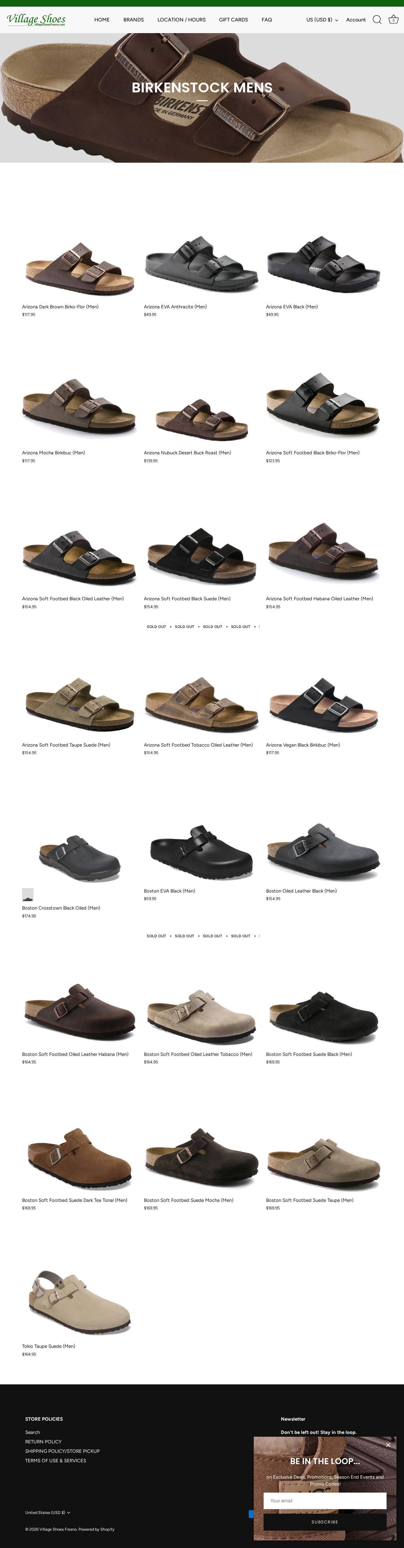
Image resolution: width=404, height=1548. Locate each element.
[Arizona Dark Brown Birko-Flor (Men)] (80, 242)
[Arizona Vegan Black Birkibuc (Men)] (324, 680)
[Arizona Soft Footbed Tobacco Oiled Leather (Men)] (201, 680)
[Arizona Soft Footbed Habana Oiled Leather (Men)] (324, 534)
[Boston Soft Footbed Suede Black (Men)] (324, 989)
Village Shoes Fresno (58, 1529)
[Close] (388, 1445)
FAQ (267, 20)
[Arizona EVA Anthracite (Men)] (201, 242)
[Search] (377, 20)
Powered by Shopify (97, 1529)
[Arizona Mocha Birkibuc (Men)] (80, 388)
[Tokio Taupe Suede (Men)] (80, 1282)
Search (32, 1432)
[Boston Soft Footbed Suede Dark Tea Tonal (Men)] (80, 1136)
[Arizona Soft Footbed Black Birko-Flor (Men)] (324, 388)
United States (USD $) (45, 1512)
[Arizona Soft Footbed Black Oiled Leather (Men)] (80, 534)
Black (27, 895)
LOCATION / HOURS (181, 20)
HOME (102, 20)
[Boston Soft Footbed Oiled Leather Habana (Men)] (80, 989)
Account (356, 20)
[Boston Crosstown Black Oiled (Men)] (80, 826)
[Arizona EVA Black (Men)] (324, 242)
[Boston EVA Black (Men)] (201, 826)
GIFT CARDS (233, 20)
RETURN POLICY (43, 1442)
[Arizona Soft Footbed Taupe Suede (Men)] (80, 680)
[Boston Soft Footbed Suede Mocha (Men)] (201, 1136)
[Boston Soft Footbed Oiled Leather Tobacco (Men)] (201, 989)
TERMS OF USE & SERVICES (55, 1461)
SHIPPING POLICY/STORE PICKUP (62, 1451)
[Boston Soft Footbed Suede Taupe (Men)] (324, 1136)
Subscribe (325, 1522)
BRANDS (133, 20)
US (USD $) (319, 20)
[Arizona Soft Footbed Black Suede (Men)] (201, 534)
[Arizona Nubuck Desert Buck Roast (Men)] (201, 388)
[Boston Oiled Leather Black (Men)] (324, 826)
